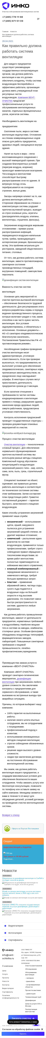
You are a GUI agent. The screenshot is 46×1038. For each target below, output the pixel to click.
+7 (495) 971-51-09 (12, 21)
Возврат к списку (11, 815)
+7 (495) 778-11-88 (12, 17)
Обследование (31, 969)
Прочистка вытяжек (33, 990)
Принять (23, 1034)
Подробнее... (8, 859)
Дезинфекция (30, 1000)
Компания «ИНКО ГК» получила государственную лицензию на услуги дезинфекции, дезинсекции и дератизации (20, 906)
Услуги (5, 974)
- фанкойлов (30, 981)
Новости (5, 981)
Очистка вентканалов (33, 966)
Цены (4, 971)
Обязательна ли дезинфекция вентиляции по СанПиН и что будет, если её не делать (23, 879)
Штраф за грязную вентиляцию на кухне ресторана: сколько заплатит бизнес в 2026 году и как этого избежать (21, 893)
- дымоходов (30, 994)
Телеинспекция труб (33, 997)
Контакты (5, 985)
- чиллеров (29, 978)
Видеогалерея (8, 988)
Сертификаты (7, 992)
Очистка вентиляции (14, 444)
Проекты (5, 978)
